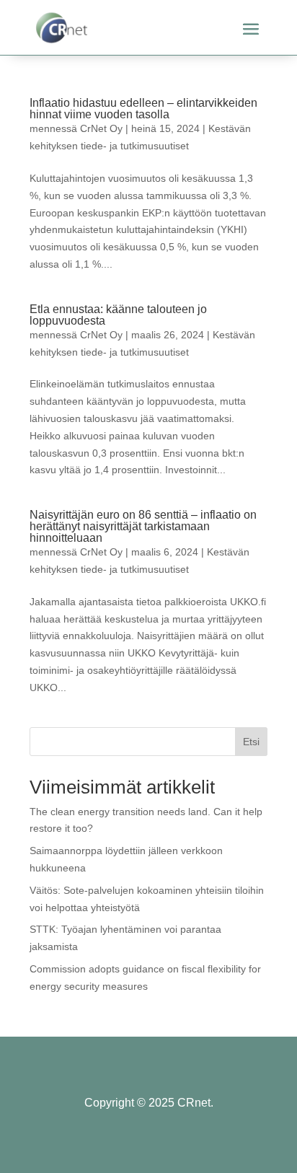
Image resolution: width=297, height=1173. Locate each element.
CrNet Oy (101, 128)
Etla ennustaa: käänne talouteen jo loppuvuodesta (118, 315)
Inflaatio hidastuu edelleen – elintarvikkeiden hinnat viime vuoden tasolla (143, 108)
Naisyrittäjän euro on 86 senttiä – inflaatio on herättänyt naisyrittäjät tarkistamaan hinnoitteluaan (143, 526)
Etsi (251, 741)
